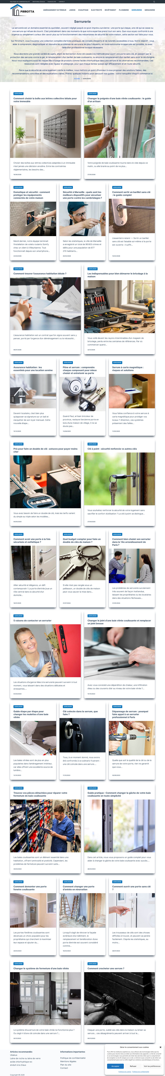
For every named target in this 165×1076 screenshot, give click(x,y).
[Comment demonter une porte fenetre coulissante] (33, 910)
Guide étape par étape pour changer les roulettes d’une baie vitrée (30, 714)
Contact (62, 1)
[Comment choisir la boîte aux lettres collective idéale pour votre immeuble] (45, 131)
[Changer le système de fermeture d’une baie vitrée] (45, 998)
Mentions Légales (39, 1)
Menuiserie (150, 10)
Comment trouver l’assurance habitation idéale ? (39, 273)
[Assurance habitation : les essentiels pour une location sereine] (33, 391)
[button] (160, 1047)
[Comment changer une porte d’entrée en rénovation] (82, 910)
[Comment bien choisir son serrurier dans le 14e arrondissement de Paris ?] (132, 566)
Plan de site (52, 1)
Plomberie (124, 10)
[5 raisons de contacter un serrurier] (45, 650)
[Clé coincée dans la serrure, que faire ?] (82, 735)
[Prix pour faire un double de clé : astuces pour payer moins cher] (45, 481)
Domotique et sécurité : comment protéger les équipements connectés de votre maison (31, 195)
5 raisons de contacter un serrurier (32, 620)
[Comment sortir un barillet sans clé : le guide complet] (132, 216)
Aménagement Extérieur (54, 10)
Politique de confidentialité (140, 1072)
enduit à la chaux (18, 1065)
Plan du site (65, 1065)
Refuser (133, 1066)
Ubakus (13, 1055)
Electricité (96, 10)
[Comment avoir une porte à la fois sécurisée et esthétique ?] (33, 563)
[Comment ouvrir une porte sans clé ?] (132, 910)
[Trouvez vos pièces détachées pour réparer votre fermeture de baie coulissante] (45, 826)
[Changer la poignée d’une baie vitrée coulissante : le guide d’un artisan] (119, 131)
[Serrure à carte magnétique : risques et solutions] (132, 391)
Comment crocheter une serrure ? (106, 968)
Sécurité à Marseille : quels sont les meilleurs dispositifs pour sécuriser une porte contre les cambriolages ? (82, 195)
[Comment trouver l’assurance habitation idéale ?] (45, 303)
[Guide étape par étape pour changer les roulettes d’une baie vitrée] (33, 738)
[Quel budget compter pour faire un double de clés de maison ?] (82, 563)
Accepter (115, 1066)
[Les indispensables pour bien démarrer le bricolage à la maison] (119, 306)
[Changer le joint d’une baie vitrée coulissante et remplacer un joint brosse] (119, 653)
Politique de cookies (125, 1072)
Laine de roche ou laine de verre (25, 1058)
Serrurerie (137, 10)
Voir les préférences (152, 1066)
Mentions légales (68, 1061)
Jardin (72, 10)
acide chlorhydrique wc (21, 1062)
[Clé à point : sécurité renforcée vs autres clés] (119, 479)
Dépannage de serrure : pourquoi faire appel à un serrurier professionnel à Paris (130, 714)
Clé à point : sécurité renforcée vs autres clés (112, 448)
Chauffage (83, 10)
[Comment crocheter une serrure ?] (119, 998)
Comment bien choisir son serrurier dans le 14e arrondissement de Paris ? (131, 542)
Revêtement (110, 10)
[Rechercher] (154, 1)
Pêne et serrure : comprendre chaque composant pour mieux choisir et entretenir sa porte (80, 370)
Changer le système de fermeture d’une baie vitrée (41, 968)
